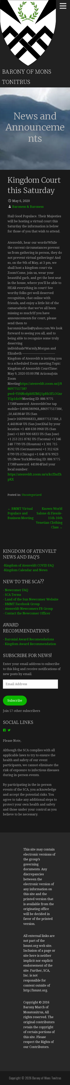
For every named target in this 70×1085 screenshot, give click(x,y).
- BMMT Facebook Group (21, 604)
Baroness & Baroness (28, 207)
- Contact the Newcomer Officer (26, 613)
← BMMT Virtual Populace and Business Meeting (20, 513)
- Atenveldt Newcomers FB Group (28, 609)
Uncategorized (32, 494)
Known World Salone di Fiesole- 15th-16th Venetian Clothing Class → (49, 518)
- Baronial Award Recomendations (28, 639)
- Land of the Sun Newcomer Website (30, 599)
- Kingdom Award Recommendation (29, 644)
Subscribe (14, 700)
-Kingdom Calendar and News (25, 570)
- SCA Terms (12, 595)
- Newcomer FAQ (15, 590)
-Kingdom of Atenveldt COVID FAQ (28, 565)
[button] (64, 6)
